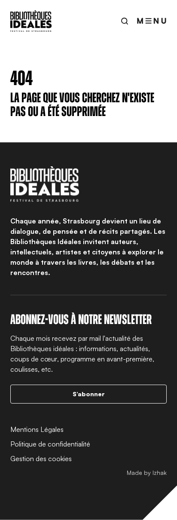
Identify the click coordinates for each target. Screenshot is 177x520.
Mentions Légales (37, 429)
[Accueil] (31, 21)
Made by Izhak (147, 472)
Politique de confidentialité (50, 444)
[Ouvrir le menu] (152, 20)
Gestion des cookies (41, 458)
